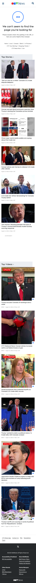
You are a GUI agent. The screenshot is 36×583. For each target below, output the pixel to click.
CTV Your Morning (12, 46)
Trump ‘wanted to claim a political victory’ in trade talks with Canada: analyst (16, 434)
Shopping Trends (23, 46)
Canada (16, 43)
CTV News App (6, 538)
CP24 (3, 570)
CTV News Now (16, 48)
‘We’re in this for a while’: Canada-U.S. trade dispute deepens (16, 81)
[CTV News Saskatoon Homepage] (18, 3)
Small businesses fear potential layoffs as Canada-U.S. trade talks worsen (16, 390)
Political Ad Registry (24, 563)
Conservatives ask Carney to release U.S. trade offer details (17, 168)
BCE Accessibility (7, 559)
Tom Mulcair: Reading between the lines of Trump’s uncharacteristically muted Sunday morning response (16, 226)
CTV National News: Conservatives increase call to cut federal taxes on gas (16, 347)
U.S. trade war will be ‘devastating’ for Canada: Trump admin (17, 197)
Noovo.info (22, 570)
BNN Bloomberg (6, 572)
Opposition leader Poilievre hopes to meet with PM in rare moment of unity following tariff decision (17, 478)
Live (23, 48)
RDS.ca (21, 574)
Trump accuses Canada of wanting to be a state (16, 303)
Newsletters (27, 538)
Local (10, 43)
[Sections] (3, 3)
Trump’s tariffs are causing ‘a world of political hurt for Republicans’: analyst (17, 523)
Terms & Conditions (24, 561)
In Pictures (28, 43)
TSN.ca (4, 574)
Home (6, 43)
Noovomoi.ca (23, 572)
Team (3, 540)
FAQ (21, 538)
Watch (21, 43)
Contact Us (15, 538)
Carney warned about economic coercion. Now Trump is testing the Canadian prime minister (17, 110)
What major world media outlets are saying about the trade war (16, 139)
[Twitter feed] (18, 546)
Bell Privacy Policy (24, 559)
